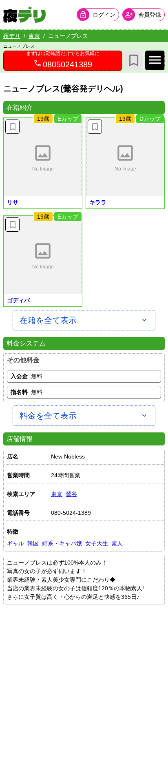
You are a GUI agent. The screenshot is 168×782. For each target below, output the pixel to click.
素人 (117, 543)
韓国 (33, 543)
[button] (43, 157)
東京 (34, 36)
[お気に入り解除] (12, 127)
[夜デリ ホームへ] (24, 15)
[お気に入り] (134, 60)
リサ (12, 202)
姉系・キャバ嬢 (62, 543)
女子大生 (96, 543)
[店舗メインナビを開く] (155, 60)
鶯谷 (71, 494)
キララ (97, 202)
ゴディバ (18, 300)
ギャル (15, 543)
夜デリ (11, 36)
